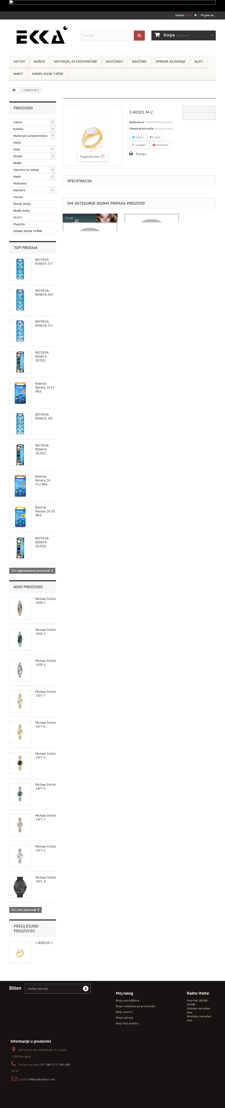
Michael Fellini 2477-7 (45, 694)
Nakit (18, 74)
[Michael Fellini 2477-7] (20, 701)
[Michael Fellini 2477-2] (20, 825)
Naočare (139, 61)
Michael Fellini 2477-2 (45, 817)
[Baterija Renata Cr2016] (20, 548)
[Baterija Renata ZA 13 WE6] (20, 393)
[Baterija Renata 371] (20, 331)
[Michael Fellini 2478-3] (20, 608)
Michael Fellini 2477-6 (45, 725)
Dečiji (17, 142)
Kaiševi (39, 61)
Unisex (18, 197)
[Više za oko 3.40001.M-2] (20, 952)
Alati (198, 61)
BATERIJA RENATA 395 (44, 416)
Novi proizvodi (28, 586)
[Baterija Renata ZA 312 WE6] (20, 486)
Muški (17, 163)
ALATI (17, 217)
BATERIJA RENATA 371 (44, 323)
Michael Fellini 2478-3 (45, 601)
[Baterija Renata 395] (20, 424)
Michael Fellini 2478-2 (45, 632)
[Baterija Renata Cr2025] (20, 455)
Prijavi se (207, 15)
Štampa (141, 154)
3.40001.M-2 (44, 943)
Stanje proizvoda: (141, 128)
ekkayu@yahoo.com (42, 1079)
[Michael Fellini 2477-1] (20, 856)
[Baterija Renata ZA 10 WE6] (20, 517)
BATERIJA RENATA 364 (44, 292)
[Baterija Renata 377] (20, 269)
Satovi (19, 61)
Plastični (19, 224)
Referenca (136, 122)
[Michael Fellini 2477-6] (20, 732)
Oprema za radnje (170, 61)
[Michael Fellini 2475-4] (20, 887)
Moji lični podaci (127, 1023)
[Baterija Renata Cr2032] (20, 362)
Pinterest (161, 145)
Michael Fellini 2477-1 (45, 848)
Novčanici (114, 61)
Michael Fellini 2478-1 (45, 663)
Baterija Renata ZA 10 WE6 (44, 511)
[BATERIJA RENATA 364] (20, 300)
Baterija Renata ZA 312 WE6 (42, 480)
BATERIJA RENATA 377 (44, 262)
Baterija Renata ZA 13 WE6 (44, 387)
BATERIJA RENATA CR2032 (42, 356)
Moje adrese (124, 1018)
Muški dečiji (21, 211)
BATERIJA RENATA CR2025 (42, 449)
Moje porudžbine (128, 1000)
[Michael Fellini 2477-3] (20, 794)
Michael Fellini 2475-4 (45, 879)
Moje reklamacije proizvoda (135, 1006)
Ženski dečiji (22, 204)
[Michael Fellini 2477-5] (20, 763)
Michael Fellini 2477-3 (45, 786)
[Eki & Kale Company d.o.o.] (41, 36)
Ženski (17, 156)
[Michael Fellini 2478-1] (20, 670)
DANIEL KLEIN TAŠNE (47, 74)
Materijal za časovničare (75, 61)
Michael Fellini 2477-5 (45, 755)
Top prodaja (26, 247)
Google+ (140, 145)
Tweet (139, 137)
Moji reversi (124, 1012)
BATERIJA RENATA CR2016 (42, 542)
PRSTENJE (71, 227)
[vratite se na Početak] (14, 90)
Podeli (155, 137)
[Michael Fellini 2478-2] (20, 639)
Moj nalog (124, 993)
